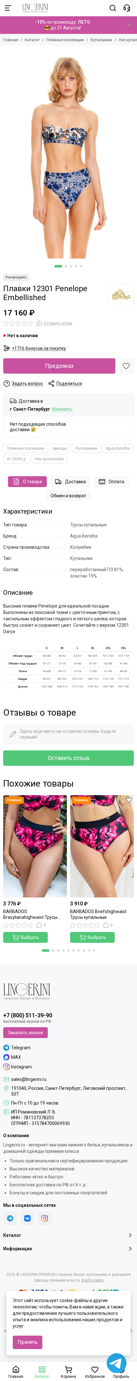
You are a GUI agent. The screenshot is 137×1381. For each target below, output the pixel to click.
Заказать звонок (25, 1032)
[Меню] (8, 8)
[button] (58, 266)
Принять (28, 1342)
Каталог (32, 40)
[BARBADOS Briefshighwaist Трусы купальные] (102, 846)
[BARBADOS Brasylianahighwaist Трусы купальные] (35, 846)
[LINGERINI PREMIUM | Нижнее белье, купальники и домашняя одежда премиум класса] (32, 8)
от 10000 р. (16, 459)
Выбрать (30, 937)
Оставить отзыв (69, 758)
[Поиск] (113, 8)
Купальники (101, 40)
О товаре (32, 481)
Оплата (116, 481)
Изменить (62, 409)
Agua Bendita (118, 448)
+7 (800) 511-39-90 (27, 1015)
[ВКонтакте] (27, 1218)
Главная (10, 40)
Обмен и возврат (68, 495)
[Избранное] (126, 366)
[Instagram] (45, 1218)
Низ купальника (49, 459)
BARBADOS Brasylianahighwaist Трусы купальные (30, 914)
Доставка (75, 481)
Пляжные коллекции (65, 40)
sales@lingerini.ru (29, 1079)
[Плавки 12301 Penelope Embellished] (68, 154)
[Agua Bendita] (121, 294)
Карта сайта (93, 1280)
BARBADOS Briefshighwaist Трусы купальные (98, 914)
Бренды (60, 448)
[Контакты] (127, 8)
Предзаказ (59, 365)
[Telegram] (10, 1218)
